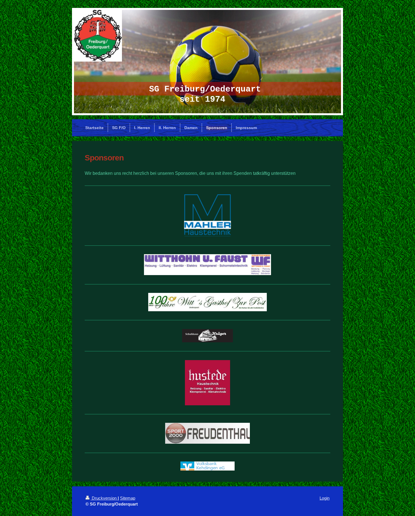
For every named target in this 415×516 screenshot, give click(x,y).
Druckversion (104, 498)
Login (324, 498)
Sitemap (127, 498)
